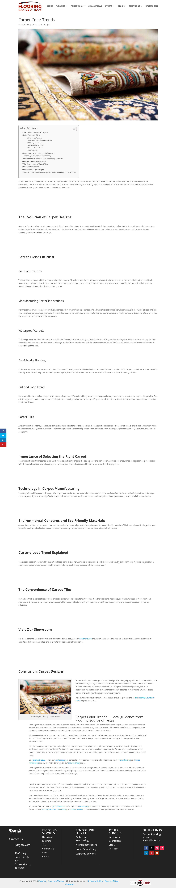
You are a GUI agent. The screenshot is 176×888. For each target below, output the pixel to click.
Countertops (115, 840)
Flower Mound (85, 639)
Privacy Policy (95, 881)
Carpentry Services (86, 853)
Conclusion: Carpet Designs (33, 170)
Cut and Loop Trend (36, 148)
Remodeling (76, 6)
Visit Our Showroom (31, 167)
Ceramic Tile (48, 848)
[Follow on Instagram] (157, 848)
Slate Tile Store (151, 840)
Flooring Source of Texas (51, 881)
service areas (74, 763)
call (136, 698)
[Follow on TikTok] (162, 848)
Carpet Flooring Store (152, 836)
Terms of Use (111, 881)
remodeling (62, 809)
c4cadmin (25, 24)
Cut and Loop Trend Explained (35, 161)
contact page (60, 760)
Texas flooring (125, 760)
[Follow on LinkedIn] (146, 853)
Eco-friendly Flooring (36, 145)
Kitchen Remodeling (86, 844)
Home (50, 6)
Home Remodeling (86, 849)
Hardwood (47, 837)
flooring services (49, 809)
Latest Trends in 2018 (31, 135)
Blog (120, 6)
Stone (112, 844)
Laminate (46, 840)
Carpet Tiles (33, 150)
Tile (44, 844)
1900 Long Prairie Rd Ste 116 (22, 857)
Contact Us (134, 6)
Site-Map (69, 884)
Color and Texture (35, 138)
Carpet (47, 24)
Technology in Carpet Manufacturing (37, 156)
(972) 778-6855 (152, 6)
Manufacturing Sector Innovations (40, 140)
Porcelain (113, 848)
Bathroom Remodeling (82, 839)
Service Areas (95, 6)
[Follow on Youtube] (157, 853)
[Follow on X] (151, 848)
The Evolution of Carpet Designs (35, 132)
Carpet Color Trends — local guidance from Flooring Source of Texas (50, 172)
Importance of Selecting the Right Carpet (38, 153)
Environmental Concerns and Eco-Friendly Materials (43, 159)
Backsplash (114, 837)
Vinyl (44, 852)
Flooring (60, 6)
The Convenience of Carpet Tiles (35, 164)
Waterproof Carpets (36, 143)
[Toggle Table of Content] (73, 129)
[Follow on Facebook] (146, 848)
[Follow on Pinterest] (151, 853)
